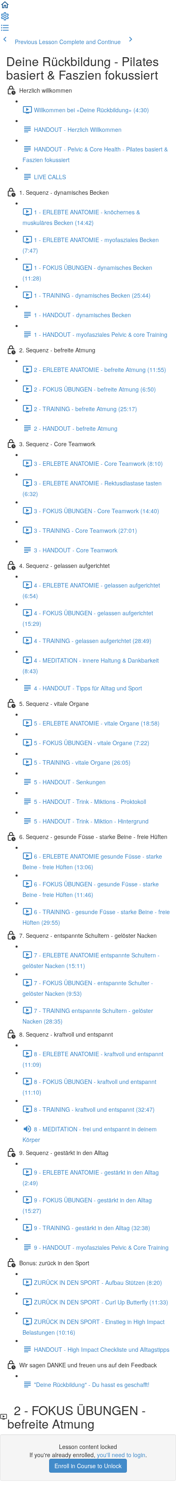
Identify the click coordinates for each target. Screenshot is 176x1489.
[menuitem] (5, 19)
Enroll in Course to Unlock (88, 1466)
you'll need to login (121, 1455)
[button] (5, 7)
